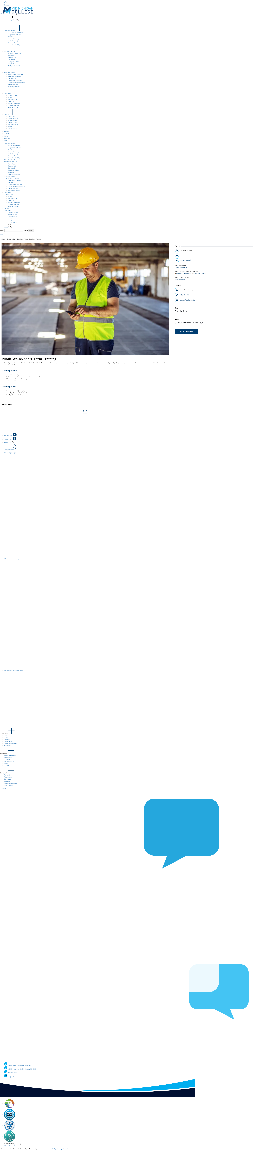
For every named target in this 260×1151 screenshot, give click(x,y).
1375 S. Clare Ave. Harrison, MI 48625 (19, 1065)
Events (9, 239)
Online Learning (13, 41)
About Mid (7, 775)
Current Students (13, 118)
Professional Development (183, 273)
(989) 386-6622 (12, 1073)
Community (7, 93)
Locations (7, 781)
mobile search (8, 21)
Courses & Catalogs (13, 39)
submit (26, 230)
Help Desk (7, 759)
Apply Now (11, 55)
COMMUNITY (12, 95)
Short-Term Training (14, 45)
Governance (7, 779)
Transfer (10, 37)
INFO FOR (11, 116)
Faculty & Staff (12, 128)
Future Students (12, 122)
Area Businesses (12, 120)
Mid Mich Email (9, 761)
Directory (7, 5)
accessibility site (53, 1149)
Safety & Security (13, 107)
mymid (6, 1)
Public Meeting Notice (10, 783)
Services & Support (10, 72)
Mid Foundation (12, 99)
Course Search (8, 757)
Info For (6, 114)
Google (179, 323)
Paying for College (13, 62)
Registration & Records (15, 80)
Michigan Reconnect (14, 66)
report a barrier (64, 1149)
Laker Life (11, 101)
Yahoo (196, 323)
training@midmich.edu (187, 300)
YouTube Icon (8, 435)
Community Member (181, 267)
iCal (203, 323)
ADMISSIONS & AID (14, 53)
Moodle (6, 763)
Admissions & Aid (9, 51)
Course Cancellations (10, 755)
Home (3, 239)
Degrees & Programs (10, 30)
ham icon (6, 23)
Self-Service (7, 765)
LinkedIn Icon (8, 446)
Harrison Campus (180, 279)
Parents (10, 126)
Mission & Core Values (10, 1146)
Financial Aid (12, 57)
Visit (5, 140)
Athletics (10, 97)
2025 (13, 239)
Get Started (11, 59)
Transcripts (7, 745)
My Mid (6, 131)
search (6, 227)
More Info (7, 138)
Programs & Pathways (14, 35)
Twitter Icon (8, 442)
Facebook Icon (8, 439)
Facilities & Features (14, 103)
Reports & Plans (8, 785)
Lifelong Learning (13, 105)
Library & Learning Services (16, 82)
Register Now (184, 260)
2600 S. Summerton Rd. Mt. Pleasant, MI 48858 (22, 1069)
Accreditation (8, 777)
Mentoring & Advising (14, 76)
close (1, 234)
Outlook (188, 323)
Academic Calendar (13, 43)
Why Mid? (11, 64)
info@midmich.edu (13, 1077)
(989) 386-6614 (185, 295)
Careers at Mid (8, 741)
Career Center (12, 78)
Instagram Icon (8, 449)
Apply (6, 3)
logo (1, 13)
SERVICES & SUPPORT (15, 74)
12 (18, 239)
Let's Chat (3, 788)
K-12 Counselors (13, 124)
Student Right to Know (10, 743)
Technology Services (14, 86)
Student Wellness (13, 84)
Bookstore (7, 739)
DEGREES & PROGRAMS (16, 32)
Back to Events (186, 331)
